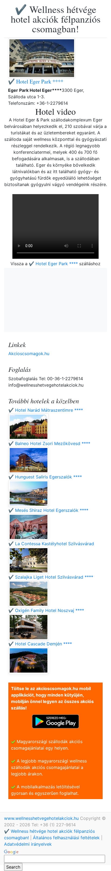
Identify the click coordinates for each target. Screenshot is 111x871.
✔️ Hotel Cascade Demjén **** (40, 643)
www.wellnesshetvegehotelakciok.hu (42, 818)
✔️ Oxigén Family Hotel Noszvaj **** (46, 610)
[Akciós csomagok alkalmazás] (55, 721)
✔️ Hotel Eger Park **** (35, 81)
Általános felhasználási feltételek (66, 837)
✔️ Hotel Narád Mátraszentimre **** (45, 410)
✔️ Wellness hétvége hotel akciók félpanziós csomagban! (55, 19)
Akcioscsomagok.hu (28, 353)
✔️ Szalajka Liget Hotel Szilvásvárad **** (50, 577)
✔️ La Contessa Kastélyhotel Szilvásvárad (51, 543)
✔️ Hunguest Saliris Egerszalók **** (45, 477)
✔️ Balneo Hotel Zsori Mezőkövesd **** (49, 443)
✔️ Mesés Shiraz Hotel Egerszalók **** (48, 510)
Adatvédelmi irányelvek (28, 844)
